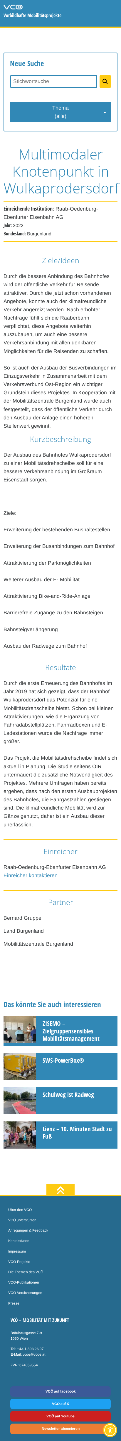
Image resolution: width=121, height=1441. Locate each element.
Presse (13, 1303)
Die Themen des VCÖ (25, 1272)
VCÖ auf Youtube (60, 1416)
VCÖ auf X (60, 1404)
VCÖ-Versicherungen (25, 1293)
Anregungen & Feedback (28, 1230)
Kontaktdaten (18, 1241)
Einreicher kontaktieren (31, 875)
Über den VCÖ (20, 1210)
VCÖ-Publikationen (23, 1282)
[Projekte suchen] (105, 81)
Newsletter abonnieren (61, 1429)
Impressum (17, 1251)
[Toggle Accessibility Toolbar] (110, 1430)
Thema (60, 112)
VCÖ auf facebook (61, 1391)
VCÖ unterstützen (22, 1220)
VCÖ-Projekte (19, 1262)
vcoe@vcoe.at (34, 1354)
